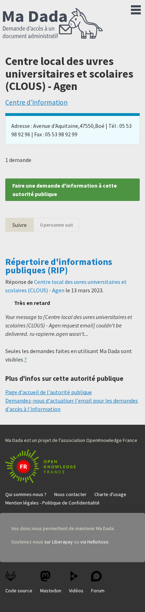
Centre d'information (36, 102)
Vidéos (76, 590)
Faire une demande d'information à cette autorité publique (64, 189)
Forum (98, 590)
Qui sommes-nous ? (25, 494)
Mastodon (50, 590)
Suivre (19, 224)
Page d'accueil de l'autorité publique (48, 392)
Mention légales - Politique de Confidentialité (52, 503)
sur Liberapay (58, 542)
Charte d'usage (110, 494)
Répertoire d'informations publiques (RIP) (58, 266)
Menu (136, 8)
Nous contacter (70, 494)
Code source (18, 590)
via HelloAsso (94, 542)
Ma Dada (53, 23)
